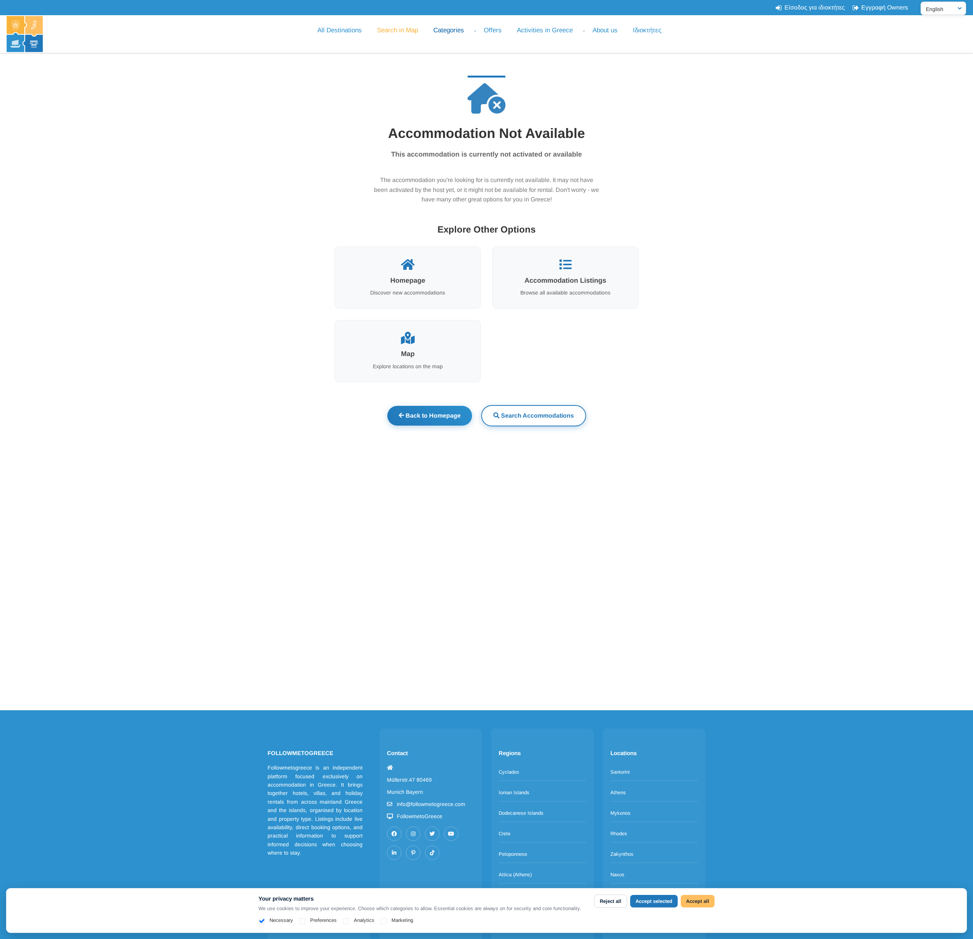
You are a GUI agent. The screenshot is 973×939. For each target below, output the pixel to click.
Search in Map (397, 30)
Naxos (617, 874)
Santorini (620, 772)
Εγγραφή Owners (884, 7)
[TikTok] (432, 853)
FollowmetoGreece (419, 816)
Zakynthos (622, 854)
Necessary (281, 920)
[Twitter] (432, 834)
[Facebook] (394, 834)
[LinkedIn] (394, 853)
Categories (448, 30)
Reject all (610, 901)
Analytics (364, 920)
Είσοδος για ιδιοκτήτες (814, 7)
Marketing (402, 920)
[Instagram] (413, 834)
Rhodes (618, 833)
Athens (618, 792)
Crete (504, 833)
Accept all (697, 901)
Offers (493, 30)
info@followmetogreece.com (431, 804)
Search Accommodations (536, 415)
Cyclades (509, 772)
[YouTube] (451, 834)
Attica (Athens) (515, 874)
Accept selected (653, 901)
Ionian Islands (514, 792)
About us (605, 30)
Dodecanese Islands (521, 813)
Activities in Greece (545, 30)
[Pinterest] (413, 853)
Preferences (323, 920)
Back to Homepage (432, 415)
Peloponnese (513, 854)
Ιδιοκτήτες (647, 30)
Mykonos (620, 813)
